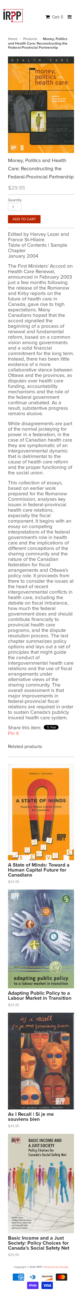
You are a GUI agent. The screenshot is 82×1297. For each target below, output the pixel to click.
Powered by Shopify (56, 1267)
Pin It (13, 733)
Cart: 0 (57, 17)
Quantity (15, 200)
